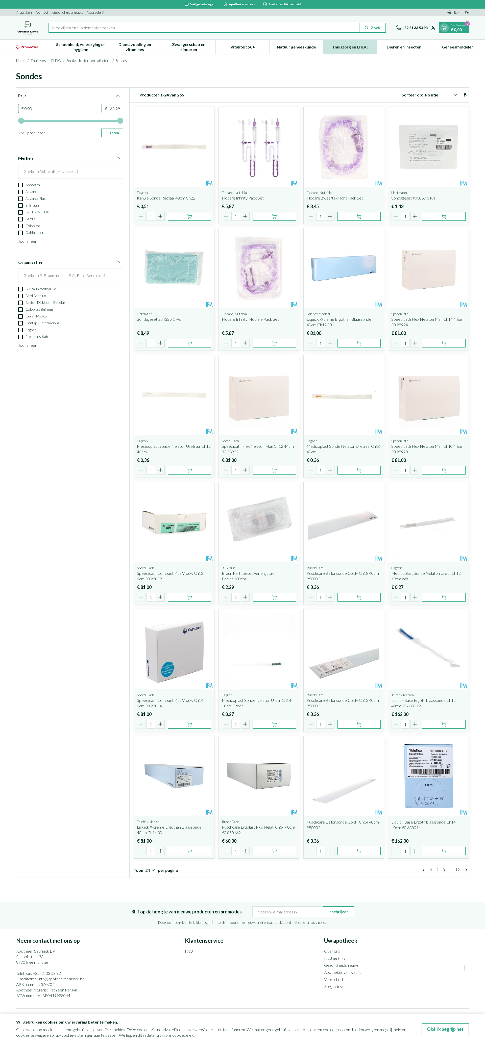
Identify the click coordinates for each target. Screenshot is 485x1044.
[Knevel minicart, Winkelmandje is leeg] (444, 27)
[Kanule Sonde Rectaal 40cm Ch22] (174, 147)
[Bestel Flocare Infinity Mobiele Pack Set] (274, 343)
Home (20, 60)
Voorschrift (96, 12)
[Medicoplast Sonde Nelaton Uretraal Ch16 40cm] (344, 395)
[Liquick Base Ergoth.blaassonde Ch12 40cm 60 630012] (428, 649)
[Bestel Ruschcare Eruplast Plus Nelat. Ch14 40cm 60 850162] (274, 851)
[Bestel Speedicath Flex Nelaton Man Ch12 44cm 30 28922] (274, 470)
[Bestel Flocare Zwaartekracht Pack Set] (359, 216)
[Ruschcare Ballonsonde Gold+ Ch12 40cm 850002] (344, 649)
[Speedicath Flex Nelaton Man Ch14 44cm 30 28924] (428, 268)
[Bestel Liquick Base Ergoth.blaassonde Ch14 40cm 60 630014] (444, 851)
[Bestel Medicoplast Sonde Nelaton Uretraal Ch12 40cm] (189, 470)
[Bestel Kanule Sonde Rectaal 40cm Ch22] (189, 216)
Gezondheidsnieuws (67, 12)
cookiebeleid (183, 1035)
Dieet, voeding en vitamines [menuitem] (139, 47)
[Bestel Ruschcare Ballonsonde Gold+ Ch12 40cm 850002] (359, 724)
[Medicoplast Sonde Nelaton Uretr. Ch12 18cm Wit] (428, 522)
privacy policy (316, 922)
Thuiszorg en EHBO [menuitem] (354, 48)
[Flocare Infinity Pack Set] (259, 147)
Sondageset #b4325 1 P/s (159, 319)
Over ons (332, 951)
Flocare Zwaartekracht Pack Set (335, 197)
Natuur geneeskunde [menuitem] (300, 48)
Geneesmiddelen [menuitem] (463, 48)
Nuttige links (334, 958)
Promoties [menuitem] (30, 47)
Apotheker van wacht (342, 972)
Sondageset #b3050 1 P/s (413, 197)
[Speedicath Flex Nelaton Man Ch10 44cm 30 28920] (428, 395)
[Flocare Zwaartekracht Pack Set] (344, 147)
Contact (42, 12)
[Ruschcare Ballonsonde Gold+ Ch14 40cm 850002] (344, 776)
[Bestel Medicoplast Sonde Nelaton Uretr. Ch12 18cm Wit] (444, 597)
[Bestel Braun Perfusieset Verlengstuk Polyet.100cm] (274, 597)
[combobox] (203, 28)
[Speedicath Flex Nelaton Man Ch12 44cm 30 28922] (259, 395)
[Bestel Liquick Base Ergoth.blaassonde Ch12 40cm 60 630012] (444, 724)
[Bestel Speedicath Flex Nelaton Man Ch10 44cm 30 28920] (444, 470)
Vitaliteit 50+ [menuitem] (249, 48)
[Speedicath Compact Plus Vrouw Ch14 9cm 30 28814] (174, 649)
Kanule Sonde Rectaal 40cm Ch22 (166, 197)
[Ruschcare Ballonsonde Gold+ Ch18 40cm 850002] (344, 522)
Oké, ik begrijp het (445, 1029)
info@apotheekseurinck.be (61, 978)
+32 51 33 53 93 (47, 973)
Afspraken (24, 12)
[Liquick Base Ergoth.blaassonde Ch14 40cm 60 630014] (428, 776)
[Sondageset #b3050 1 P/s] (428, 147)
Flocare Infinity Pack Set (243, 197)
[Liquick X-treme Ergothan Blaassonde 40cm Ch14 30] (174, 776)
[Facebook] (465, 968)
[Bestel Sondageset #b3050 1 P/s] (444, 216)
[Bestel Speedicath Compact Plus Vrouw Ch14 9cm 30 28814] (189, 724)
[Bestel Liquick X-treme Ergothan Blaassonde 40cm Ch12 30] (359, 343)
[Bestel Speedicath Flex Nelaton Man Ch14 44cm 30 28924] (444, 343)
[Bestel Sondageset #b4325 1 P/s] (189, 343)
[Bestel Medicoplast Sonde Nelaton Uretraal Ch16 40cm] (359, 470)
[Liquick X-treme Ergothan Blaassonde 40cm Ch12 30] (344, 268)
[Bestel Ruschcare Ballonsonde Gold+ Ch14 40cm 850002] (359, 851)
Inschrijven (338, 911)
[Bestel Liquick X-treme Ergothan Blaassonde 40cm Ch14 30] (189, 851)
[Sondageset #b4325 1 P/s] (174, 268)
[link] (424, 869)
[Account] (433, 27)
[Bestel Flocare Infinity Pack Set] (274, 216)
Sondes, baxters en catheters (88, 60)
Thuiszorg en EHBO (46, 60)
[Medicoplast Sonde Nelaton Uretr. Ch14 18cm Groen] (259, 649)
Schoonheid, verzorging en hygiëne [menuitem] (82, 47)
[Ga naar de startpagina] (27, 27)
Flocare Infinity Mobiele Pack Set (250, 319)
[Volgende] (465, 869)
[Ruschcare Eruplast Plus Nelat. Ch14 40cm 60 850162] (259, 776)
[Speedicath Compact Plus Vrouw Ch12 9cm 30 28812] (174, 522)
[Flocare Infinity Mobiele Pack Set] (259, 268)
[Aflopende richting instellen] (466, 95)
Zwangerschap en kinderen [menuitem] (193, 47)
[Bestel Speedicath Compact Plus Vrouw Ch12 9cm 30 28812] (189, 597)
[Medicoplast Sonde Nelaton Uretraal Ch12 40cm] (174, 395)
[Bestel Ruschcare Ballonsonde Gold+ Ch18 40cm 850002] (359, 597)
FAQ (189, 951)
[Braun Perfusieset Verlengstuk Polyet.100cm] (259, 522)
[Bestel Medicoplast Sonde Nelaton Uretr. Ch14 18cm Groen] (274, 724)
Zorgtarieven (335, 986)
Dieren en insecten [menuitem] (409, 48)
